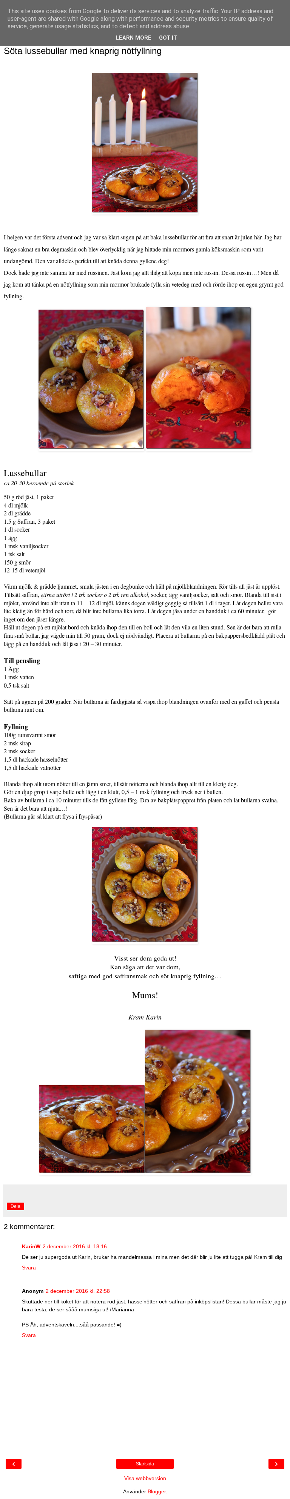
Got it (168, 38)
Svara (29, 1268)
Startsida (145, 1464)
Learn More (133, 38)
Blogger (157, 1491)
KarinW (31, 1246)
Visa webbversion (145, 1478)
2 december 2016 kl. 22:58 (78, 1291)
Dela (15, 1206)
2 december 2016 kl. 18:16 (75, 1246)
